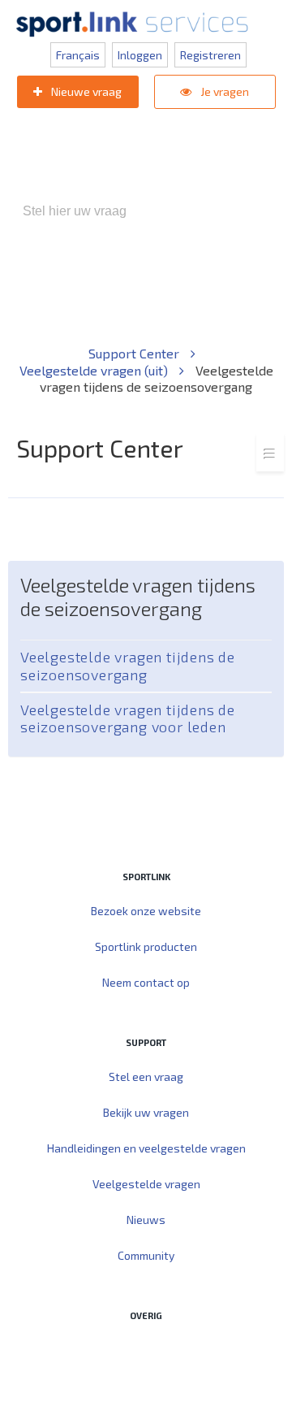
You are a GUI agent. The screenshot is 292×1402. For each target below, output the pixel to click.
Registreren (210, 55)
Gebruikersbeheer (193, 296)
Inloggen (140, 55)
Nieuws (146, 1219)
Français (78, 55)
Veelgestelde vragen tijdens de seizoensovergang (127, 665)
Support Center (135, 353)
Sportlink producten (146, 946)
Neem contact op (146, 982)
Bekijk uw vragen (146, 1112)
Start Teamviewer (115, 1349)
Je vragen (223, 91)
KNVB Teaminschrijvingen (214, 280)
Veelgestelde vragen (146, 1184)
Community (146, 1255)
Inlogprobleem (89, 296)
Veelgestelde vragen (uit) (95, 370)
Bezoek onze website (146, 911)
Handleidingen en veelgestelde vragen (146, 1148)
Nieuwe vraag (85, 91)
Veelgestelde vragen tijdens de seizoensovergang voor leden (127, 718)
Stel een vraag (146, 1076)
